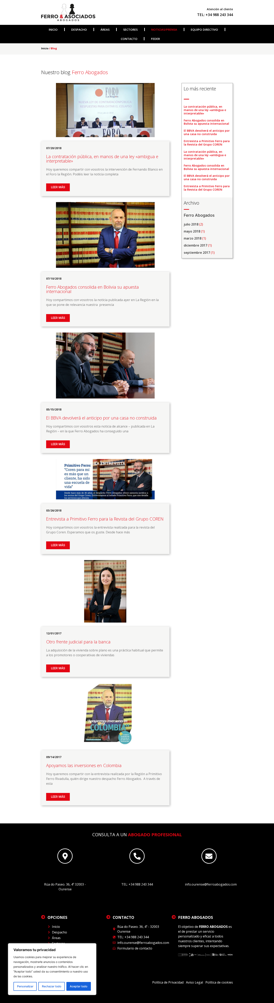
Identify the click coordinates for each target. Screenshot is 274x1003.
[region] (52, 969)
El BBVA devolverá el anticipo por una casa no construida (207, 132)
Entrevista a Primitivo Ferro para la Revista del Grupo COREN (207, 142)
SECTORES (130, 29)
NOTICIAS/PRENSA (164, 29)
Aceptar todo (78, 986)
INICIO (53, 29)
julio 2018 (191, 224)
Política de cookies (219, 982)
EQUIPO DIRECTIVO (204, 29)
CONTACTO (129, 39)
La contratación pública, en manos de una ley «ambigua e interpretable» (205, 110)
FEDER (155, 39)
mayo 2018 (192, 231)
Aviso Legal (194, 982)
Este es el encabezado (65, 872)
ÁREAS (105, 29)
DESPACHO (79, 29)
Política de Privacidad (168, 982)
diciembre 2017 (195, 245)
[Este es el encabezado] (65, 856)
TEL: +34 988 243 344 (215, 14)
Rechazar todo (51, 986)
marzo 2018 (192, 238)
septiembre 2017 (197, 252)
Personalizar (25, 986)
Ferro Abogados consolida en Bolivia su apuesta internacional (206, 122)
